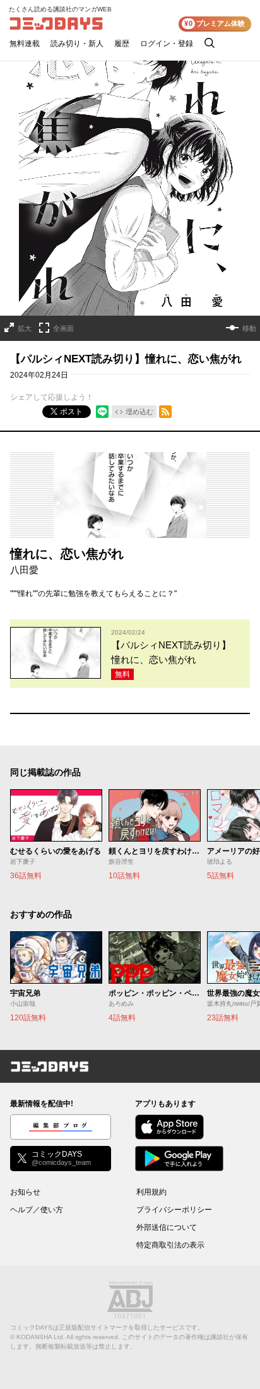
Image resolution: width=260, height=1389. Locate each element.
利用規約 (151, 1192)
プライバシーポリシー (174, 1209)
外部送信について (166, 1227)
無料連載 (24, 43)
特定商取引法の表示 (170, 1245)
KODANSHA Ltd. (40, 1336)
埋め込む (139, 411)
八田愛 (24, 569)
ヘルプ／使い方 (36, 1209)
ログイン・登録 (166, 43)
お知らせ (25, 1192)
